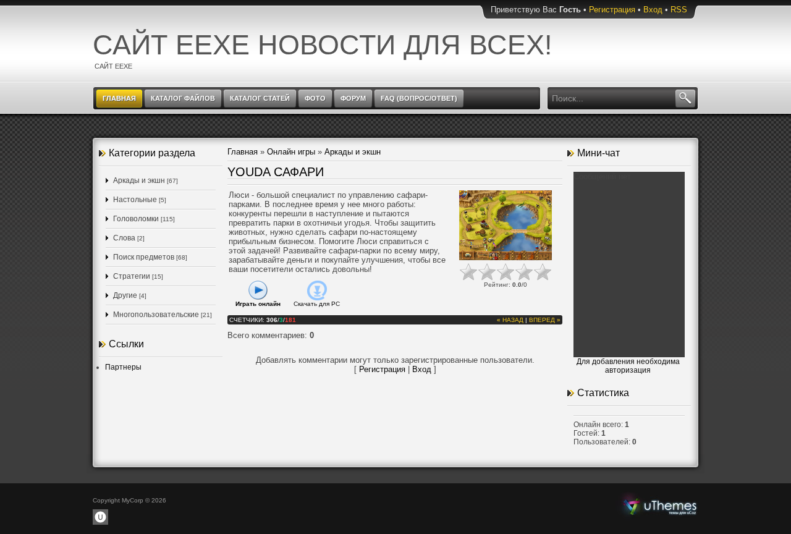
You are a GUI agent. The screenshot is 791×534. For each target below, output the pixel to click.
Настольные (135, 199)
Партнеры (123, 367)
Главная (242, 151)
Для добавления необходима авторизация (628, 366)
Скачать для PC (317, 303)
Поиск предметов (143, 257)
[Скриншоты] (505, 225)
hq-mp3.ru (659, 505)
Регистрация (612, 9)
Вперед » (544, 319)
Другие (125, 295)
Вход (652, 9)
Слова (124, 238)
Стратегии (131, 276)
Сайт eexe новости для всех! (322, 45)
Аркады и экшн (139, 180)
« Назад (510, 319)
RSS (678, 9)
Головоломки (136, 218)
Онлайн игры (291, 151)
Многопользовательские (156, 314)
